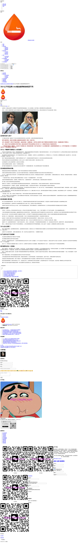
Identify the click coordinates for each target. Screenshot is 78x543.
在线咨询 (2, 537)
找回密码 (61, 461)
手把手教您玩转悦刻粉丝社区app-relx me (10, 339)
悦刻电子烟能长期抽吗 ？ (9, 275)
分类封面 (4, 440)
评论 (6, 106)
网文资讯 (4, 74)
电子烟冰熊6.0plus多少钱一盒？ (10, 272)
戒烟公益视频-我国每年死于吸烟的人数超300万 (12, 340)
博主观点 (6, 47)
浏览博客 (4, 442)
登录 (55, 461)
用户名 (55, 463)
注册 (58, 461)
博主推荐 (4, 79)
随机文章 (4, 441)
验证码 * (29, 477)
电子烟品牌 (5, 78)
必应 (11, 66)
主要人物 (6, 57)
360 (11, 67)
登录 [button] (1, 12)
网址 (1, 366)
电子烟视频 (5, 58)
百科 (3, 55)
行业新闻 (6, 51)
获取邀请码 (30, 475)
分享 (1, 311)
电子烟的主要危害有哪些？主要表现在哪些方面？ (12, 332)
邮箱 (1, 364)
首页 (3, 44)
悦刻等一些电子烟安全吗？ (9, 274)
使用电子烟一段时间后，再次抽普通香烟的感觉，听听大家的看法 (15, 343)
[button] (39, 42)
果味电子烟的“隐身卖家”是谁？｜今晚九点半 (11, 334)
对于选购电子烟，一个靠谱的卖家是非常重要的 (11, 329)
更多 (1, 105)
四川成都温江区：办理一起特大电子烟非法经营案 (12, 333)
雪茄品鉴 (6, 48)
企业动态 (6, 76)
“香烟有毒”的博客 (31, 40)
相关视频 (4, 5)
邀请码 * (55, 474)
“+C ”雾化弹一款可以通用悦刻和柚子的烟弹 (11, 338)
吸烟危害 (6, 49)
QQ (1, 368)
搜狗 (11, 68)
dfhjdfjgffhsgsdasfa (8, 324)
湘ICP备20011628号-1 (58, 458)
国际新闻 (4, 80)
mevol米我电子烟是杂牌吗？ (9, 273)
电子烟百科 (7, 56)
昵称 (1, 362)
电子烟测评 (5, 81)
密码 (54, 465)
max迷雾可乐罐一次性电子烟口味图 (10, 276)
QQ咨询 (1, 535)
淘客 (3, 6)
